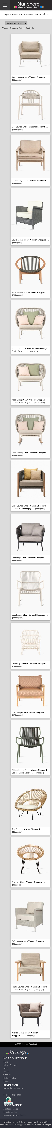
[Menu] (5, 5)
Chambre (7, 1074)
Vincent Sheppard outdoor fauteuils (26, 14)
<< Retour (45, 14)
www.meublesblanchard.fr (14, 1115)
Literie (6, 1081)
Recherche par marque (13, 1088)
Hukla (5, 1061)
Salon (5, 1068)
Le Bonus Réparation (12, 1094)
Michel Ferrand (9, 1065)
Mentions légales (10, 1108)
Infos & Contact (10, 1112)
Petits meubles (9, 1078)
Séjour (6, 14)
